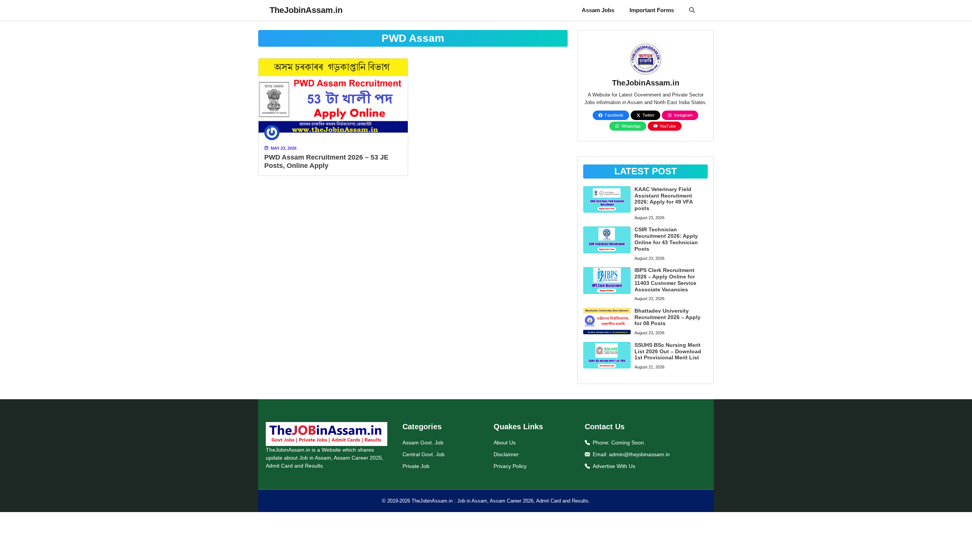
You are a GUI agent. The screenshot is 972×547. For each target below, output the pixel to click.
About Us (505, 442)
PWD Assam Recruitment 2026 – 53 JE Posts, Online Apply (326, 161)
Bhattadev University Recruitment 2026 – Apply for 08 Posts (667, 317)
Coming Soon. (628, 442)
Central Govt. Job (423, 454)
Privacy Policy (510, 466)
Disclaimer (506, 454)
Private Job (415, 466)
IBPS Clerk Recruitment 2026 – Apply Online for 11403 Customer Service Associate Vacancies (665, 279)
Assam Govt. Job (422, 442)
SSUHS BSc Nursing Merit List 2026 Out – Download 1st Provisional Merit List (667, 351)
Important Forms (652, 10)
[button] (692, 10)
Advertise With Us (614, 466)
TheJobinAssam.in (306, 10)
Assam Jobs (598, 10)
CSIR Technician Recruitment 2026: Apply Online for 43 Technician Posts (666, 238)
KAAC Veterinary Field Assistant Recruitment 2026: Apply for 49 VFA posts (663, 198)
